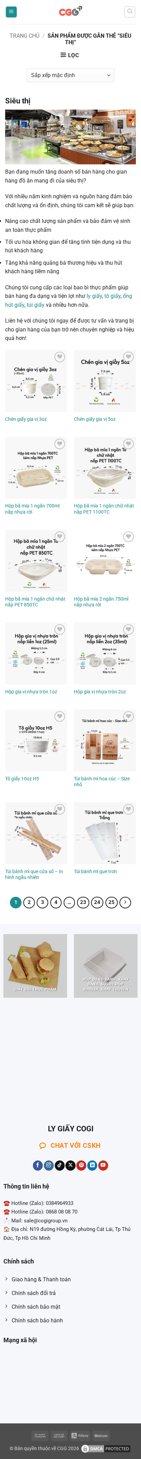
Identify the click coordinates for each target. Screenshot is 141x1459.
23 (83, 902)
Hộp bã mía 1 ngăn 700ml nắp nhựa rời (32, 509)
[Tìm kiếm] (129, 12)
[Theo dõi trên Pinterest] (81, 1165)
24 (97, 902)
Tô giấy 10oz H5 (22, 778)
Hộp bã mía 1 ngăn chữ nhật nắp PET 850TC (35, 602)
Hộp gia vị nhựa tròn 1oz (31, 691)
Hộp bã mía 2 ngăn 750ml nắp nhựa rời (101, 602)
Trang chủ (24, 36)
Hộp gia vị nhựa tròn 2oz (100, 691)
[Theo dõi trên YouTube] (103, 1165)
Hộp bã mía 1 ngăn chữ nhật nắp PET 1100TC (104, 509)
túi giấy (35, 305)
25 (111, 902)
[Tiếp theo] (125, 902)
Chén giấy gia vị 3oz (26, 419)
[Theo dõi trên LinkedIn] (92, 1165)
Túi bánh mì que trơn (95, 871)
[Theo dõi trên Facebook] (38, 1165)
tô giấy (112, 296)
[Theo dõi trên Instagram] (49, 1165)
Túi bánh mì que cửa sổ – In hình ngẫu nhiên (34, 874)
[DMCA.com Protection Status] (105, 1448)
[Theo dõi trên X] (70, 1165)
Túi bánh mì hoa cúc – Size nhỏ (102, 782)
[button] (11, 12)
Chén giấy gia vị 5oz (95, 419)
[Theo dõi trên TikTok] (60, 1165)
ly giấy (94, 296)
